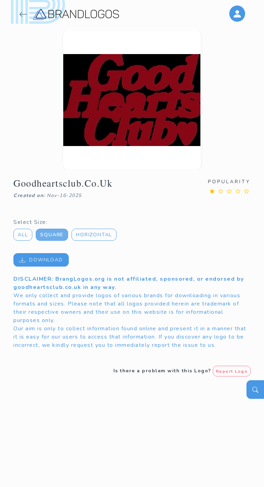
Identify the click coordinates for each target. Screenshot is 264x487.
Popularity (229, 181)
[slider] (229, 191)
